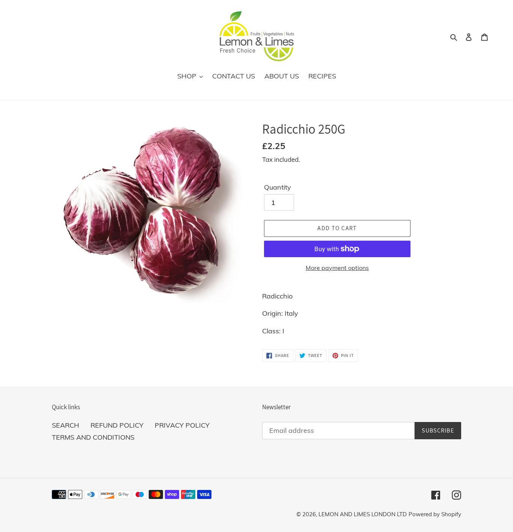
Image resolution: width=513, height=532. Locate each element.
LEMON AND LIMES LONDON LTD (362, 514)
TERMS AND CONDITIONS (93, 437)
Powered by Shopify (435, 514)
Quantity (277, 187)
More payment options (337, 267)
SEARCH (65, 425)
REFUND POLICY (117, 425)
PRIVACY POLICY (182, 425)
